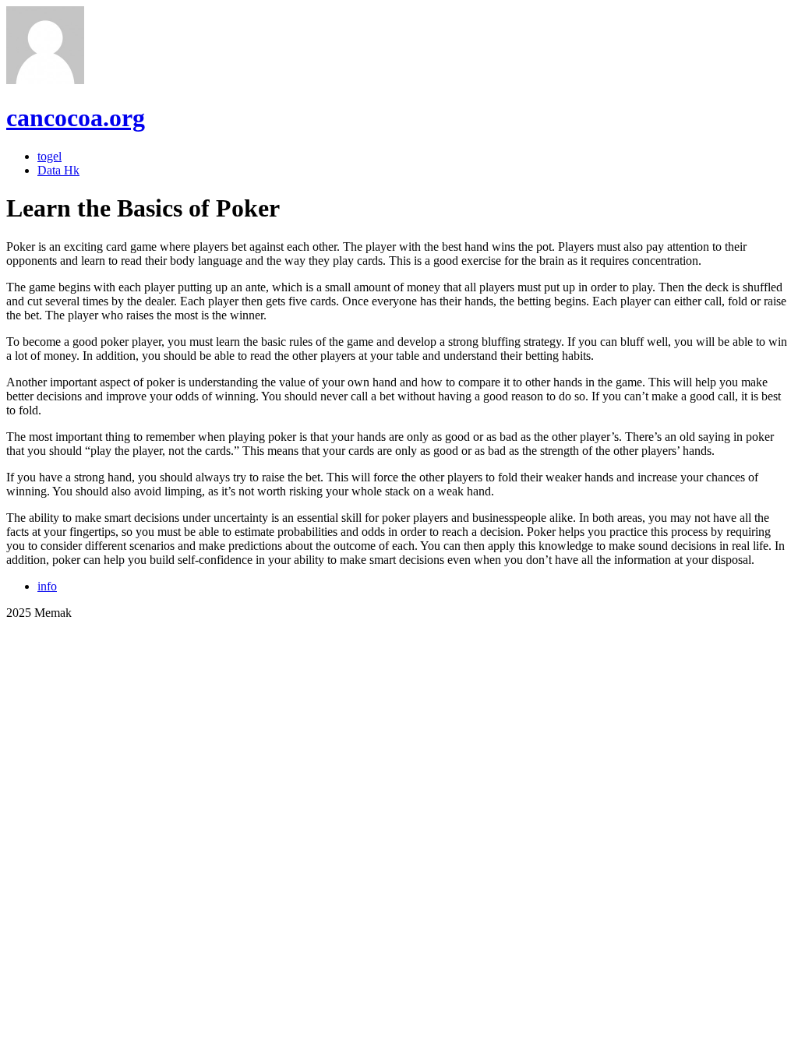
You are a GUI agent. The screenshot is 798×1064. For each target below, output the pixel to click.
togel (49, 156)
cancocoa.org (75, 118)
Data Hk (58, 170)
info (47, 586)
